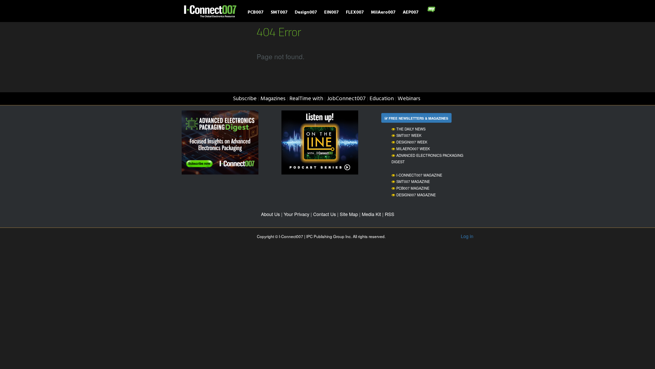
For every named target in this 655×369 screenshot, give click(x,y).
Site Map (349, 214)
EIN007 (331, 13)
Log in (467, 236)
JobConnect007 (346, 98)
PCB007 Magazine (412, 188)
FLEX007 (355, 13)
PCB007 (256, 13)
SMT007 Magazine (413, 181)
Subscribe (245, 98)
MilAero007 (383, 13)
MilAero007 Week (413, 148)
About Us (270, 214)
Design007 (306, 13)
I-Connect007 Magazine (419, 175)
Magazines (273, 98)
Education (381, 98)
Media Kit (371, 214)
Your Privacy (296, 214)
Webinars (409, 98)
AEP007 (411, 13)
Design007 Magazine (416, 194)
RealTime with (306, 98)
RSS (389, 214)
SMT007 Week (408, 135)
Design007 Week (411, 142)
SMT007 (279, 13)
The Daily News (410, 128)
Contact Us (324, 214)
